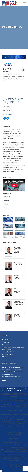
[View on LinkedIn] (4, 119)
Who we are (7, 196)
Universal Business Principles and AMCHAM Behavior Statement (13, 348)
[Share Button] (23, 70)
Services (6, 200)
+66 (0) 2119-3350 (8, 374)
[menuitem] (24, 3)
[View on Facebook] (7, 119)
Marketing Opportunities (8, 351)
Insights (6, 204)
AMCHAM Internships (7, 356)
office (13, 404)
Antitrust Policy (5, 344)
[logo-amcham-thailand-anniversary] (11, 3)
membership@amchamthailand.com (11, 376)
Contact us (7, 208)
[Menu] (24, 3)
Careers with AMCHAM (7, 354)
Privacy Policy (5, 342)
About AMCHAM (6, 339)
